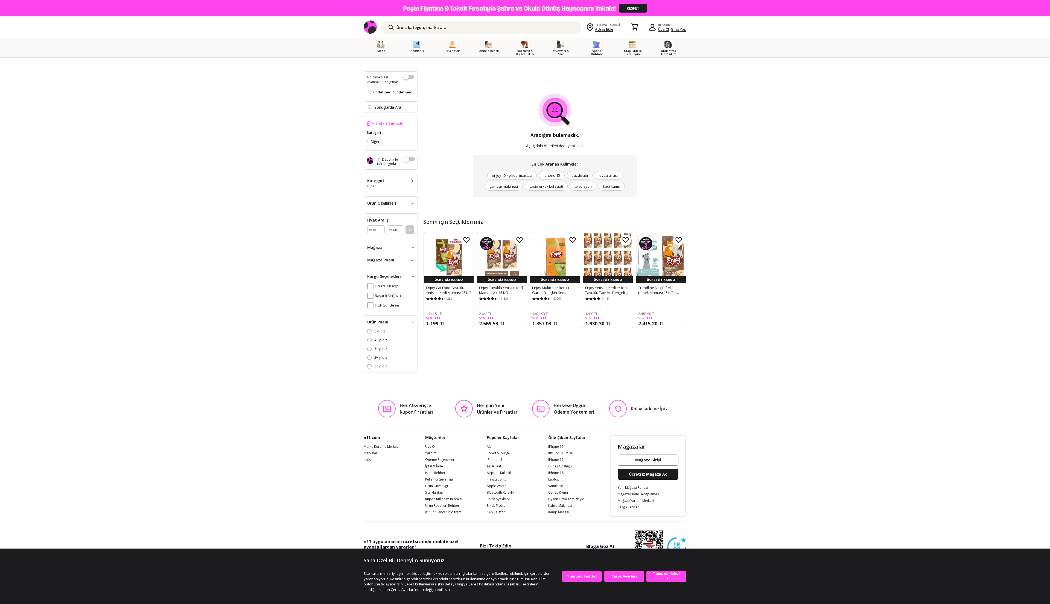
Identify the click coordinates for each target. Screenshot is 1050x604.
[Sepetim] (634, 27)
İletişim (369, 460)
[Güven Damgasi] (676, 547)
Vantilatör (555, 486)
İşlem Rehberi (435, 473)
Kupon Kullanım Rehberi (443, 499)
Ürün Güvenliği (436, 486)
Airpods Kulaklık (499, 473)
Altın (490, 446)
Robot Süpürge (498, 453)
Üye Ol (663, 29)
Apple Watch (496, 486)
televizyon (583, 186)
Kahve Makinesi (560, 505)
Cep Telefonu (497, 512)
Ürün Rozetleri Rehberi (442, 505)
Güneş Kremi (558, 492)
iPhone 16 (556, 473)
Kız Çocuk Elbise (560, 453)
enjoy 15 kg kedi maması (512, 175)
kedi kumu (611, 186)
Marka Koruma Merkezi (381, 446)
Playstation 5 (496, 479)
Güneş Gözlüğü (560, 466)
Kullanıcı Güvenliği (439, 479)
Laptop (553, 479)
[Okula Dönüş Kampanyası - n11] (525, 8)
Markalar (370, 453)
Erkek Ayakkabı (498, 499)
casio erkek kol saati (546, 186)
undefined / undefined (393, 92)
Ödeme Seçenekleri (440, 460)
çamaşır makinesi (503, 186)
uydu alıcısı (608, 175)
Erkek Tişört (496, 505)
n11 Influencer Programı (443, 512)
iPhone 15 (556, 446)
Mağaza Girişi (648, 459)
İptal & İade (434, 466)
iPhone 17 (556, 460)
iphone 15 (552, 175)
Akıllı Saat (494, 466)
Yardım (430, 453)
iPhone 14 (494, 460)
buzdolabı (579, 175)
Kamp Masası (558, 512)
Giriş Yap (678, 29)
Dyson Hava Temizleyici (566, 499)
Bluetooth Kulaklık (500, 492)
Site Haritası (434, 492)
